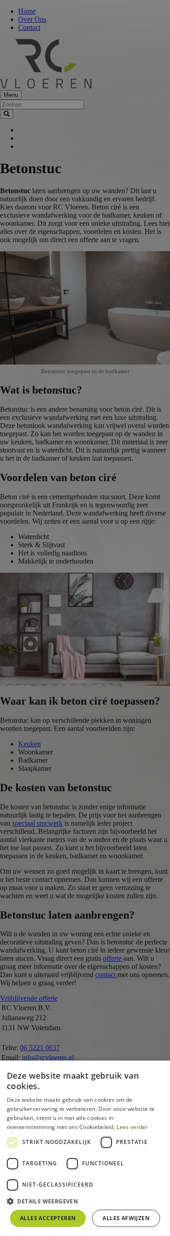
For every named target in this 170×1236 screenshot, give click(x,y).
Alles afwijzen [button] (126, 1218)
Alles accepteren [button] (48, 1218)
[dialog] (85, 1148)
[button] (85, 1201)
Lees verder (132, 1127)
